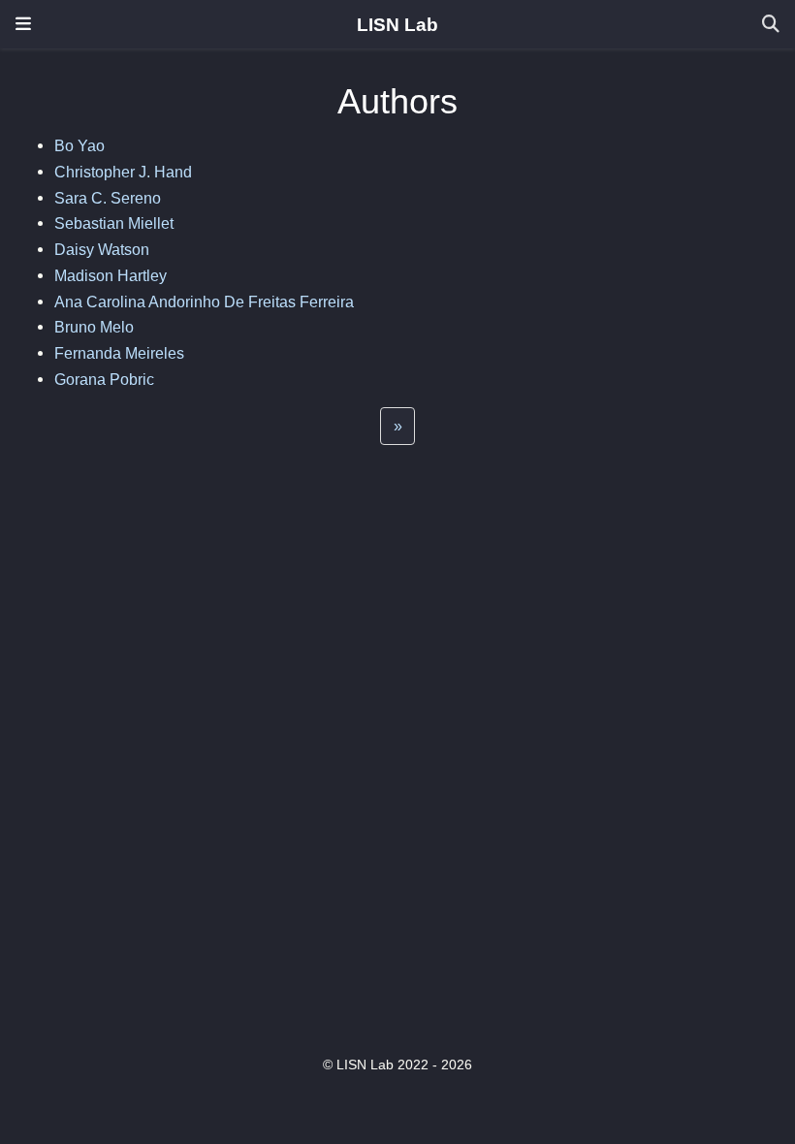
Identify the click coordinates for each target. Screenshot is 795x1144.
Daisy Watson (101, 249)
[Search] (770, 25)
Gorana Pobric (104, 379)
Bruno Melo (94, 326)
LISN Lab (397, 24)
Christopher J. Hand (123, 171)
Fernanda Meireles (119, 353)
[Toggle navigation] (23, 24)
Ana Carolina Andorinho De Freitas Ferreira (204, 301)
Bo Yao (79, 145)
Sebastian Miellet (114, 223)
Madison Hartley (110, 275)
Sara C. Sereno (107, 198)
